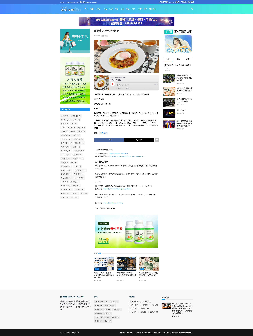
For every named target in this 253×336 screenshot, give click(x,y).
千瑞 (74, 123)
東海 (74, 162)
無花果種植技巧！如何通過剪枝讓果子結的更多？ (148, 275)
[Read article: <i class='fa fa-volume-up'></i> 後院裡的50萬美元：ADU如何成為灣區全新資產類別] (126, 264)
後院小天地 (66, 143)
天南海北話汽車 (68, 131)
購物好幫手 (66, 189)
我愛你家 (79, 143)
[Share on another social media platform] (157, 140)
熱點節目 (66, 174)
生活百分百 (78, 178)
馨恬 (84, 193)
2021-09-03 (97, 36)
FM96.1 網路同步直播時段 (178, 2)
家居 (111, 9)
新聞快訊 (66, 151)
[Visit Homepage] (70, 9)
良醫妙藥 (66, 185)
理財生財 (66, 178)
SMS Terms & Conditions (170, 332)
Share (127, 88)
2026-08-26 (98, 280)
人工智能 (76, 116)
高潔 (65, 197)
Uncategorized (101, 301)
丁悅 (65, 116)
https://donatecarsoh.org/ (113, 203)
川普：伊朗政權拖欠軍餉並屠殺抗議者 (184, 89)
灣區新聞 (66, 170)
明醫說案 (66, 158)
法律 (127, 9)
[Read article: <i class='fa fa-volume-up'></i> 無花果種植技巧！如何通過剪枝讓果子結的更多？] (149, 264)
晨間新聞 (78, 158)
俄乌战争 (66, 120)
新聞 (91, 9)
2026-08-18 (120, 280)
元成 (76, 120)
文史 (140, 9)
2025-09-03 (176, 316)
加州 (64, 123)
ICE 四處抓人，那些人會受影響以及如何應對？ (184, 77)
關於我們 (191, 2)
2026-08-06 (143, 280)
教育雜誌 (66, 147)
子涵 (81, 131)
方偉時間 (76, 154)
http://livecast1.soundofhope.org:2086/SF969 (127, 156)
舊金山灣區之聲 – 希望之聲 (72, 332)
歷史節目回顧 (163, 2)
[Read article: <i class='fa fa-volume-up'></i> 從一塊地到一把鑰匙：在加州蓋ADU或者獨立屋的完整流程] (104, 264)
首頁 (86, 9)
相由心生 (182, 110)
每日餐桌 (103, 133)
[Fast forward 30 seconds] (128, 85)
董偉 (76, 185)
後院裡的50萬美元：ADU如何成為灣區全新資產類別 (126, 275)
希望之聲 (78, 139)
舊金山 (75, 182)
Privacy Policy (157, 332)
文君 (76, 147)
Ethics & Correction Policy (185, 332)
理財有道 (79, 174)
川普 (76, 135)
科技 (133, 9)
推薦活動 (110, 305)
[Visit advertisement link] (126, 23)
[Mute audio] (117, 85)
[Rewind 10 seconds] (120, 85)
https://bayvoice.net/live (119, 154)
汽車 (105, 9)
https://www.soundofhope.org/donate (118, 189)
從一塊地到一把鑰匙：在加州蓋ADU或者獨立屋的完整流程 (104, 275)
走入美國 (79, 189)
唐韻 (81, 127)
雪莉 (74, 193)
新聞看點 (79, 151)
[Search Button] (192, 9)
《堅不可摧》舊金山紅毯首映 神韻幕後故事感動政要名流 (184, 123)
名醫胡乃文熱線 (68, 127)
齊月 (74, 197)
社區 (145, 9)
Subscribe (120, 88)
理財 (98, 9)
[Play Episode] (112, 84)
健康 (122, 9)
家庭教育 (66, 135)
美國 (64, 182)
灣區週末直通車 (102, 317)
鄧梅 (65, 193)
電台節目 (152, 9)
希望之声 (66, 139)
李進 (64, 162)
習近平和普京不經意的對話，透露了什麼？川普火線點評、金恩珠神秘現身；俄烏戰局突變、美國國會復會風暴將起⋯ (182, 308)
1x (124, 85)
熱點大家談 (80, 170)
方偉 (65, 154)
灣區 (77, 166)
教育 (116, 9)
